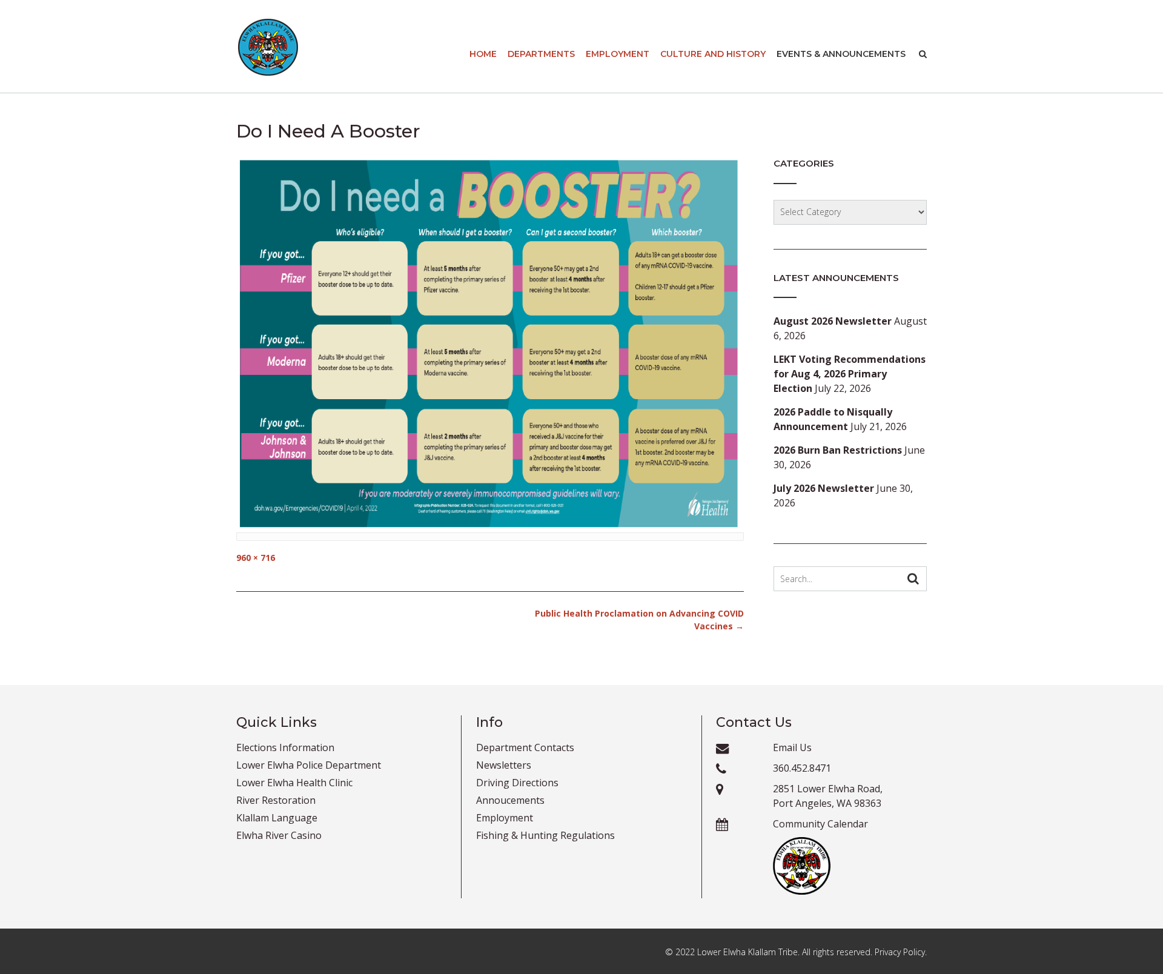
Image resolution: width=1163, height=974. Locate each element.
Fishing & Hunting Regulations (545, 835)
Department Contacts (525, 747)
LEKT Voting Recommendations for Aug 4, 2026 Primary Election (850, 374)
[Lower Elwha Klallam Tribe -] (268, 47)
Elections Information (285, 747)
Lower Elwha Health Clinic (294, 782)
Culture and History (713, 53)
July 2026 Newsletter (824, 488)
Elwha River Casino (279, 835)
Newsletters (503, 765)
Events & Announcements (841, 53)
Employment (617, 53)
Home (483, 53)
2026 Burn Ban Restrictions (838, 450)
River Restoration (276, 800)
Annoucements (510, 800)
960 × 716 (255, 557)
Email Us (792, 747)
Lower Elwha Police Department (308, 765)
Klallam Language (276, 817)
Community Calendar (820, 823)
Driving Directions (517, 782)
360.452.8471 (802, 768)
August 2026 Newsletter (833, 321)
